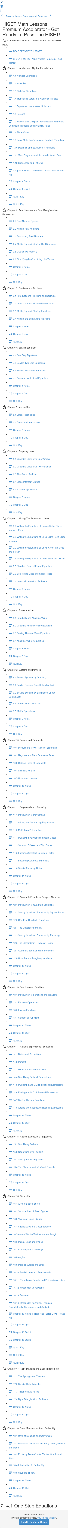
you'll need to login (46, 1517)
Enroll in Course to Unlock (34, 1522)
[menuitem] (2, 7)
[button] (2, 2)
